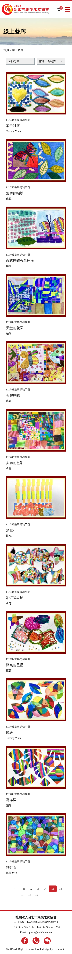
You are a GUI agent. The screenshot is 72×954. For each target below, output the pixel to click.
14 (45, 888)
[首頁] (25, 9)
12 (31, 888)
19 (36, 894)
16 (60, 888)
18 (29, 894)
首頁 (6, 50)
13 (38, 888)
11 (24, 888)
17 (22, 894)
